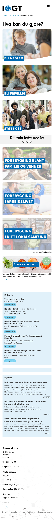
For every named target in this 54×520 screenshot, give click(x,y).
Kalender (9, 295)
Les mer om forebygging (42, 252)
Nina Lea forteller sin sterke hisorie (20, 309)
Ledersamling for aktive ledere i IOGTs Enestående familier (21, 322)
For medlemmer (15, 15)
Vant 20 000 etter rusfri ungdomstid (21, 418)
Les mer (6, 280)
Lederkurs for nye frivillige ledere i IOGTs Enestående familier (22, 351)
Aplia (15, 512)
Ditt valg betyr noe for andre (27, 139)
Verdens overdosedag (14, 299)
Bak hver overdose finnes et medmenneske (25, 382)
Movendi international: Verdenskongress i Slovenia (23, 337)
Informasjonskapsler (44, 512)
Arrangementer (10, 305)
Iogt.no (6, 15)
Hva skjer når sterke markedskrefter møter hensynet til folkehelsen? (25, 402)
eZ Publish (32, 512)
